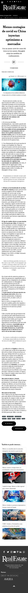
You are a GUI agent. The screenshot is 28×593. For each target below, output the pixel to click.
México (13, 418)
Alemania (18, 418)
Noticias (4, 416)
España (9, 418)
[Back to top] (14, 586)
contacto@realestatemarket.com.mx (14, 566)
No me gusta (21, 76)
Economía (4, 418)
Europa (23, 418)
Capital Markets (10, 416)
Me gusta (12, 76)
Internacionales (18, 416)
